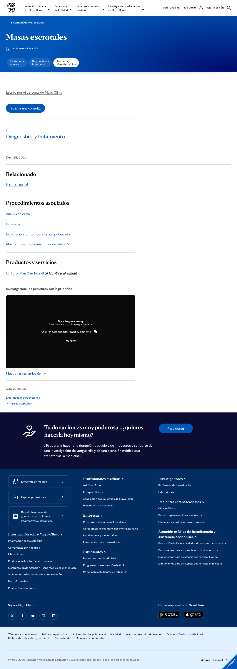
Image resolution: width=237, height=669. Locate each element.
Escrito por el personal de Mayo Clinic (34, 92)
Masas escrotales (36, 36)
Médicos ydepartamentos (66, 62)
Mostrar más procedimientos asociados (35, 244)
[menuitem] (17, 63)
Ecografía (13, 224)
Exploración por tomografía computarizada (38, 234)
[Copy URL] (96, 332)
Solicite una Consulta (25, 48)
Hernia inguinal (17, 184)
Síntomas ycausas (17, 62)
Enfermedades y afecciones (28, 22)
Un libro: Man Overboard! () (41, 273)
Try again (71, 340)
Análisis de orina (18, 214)
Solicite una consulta (25, 108)
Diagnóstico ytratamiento (40, 62)
